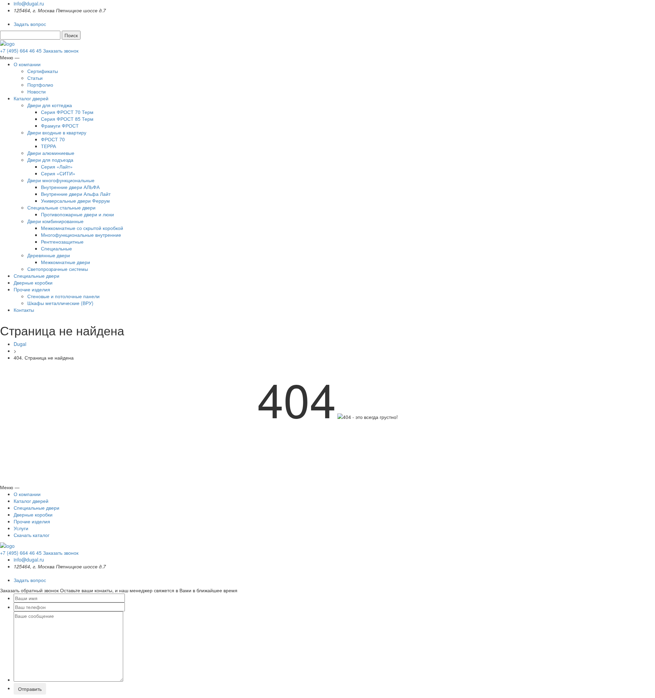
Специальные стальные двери (61, 207)
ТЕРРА (48, 146)
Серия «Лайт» (57, 166)
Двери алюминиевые (50, 152)
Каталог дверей (31, 98)
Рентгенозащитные (62, 241)
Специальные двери (36, 275)
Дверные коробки (33, 282)
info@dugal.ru (29, 3)
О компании (27, 64)
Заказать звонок (60, 50)
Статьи (35, 77)
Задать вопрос (30, 23)
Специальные (56, 248)
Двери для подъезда (50, 159)
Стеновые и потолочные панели (63, 296)
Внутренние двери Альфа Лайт (76, 193)
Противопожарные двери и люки (77, 214)
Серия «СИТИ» (58, 173)
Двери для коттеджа (49, 105)
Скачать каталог (31, 535)
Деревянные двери (48, 255)
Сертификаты (42, 71)
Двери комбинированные (55, 221)
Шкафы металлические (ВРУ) (60, 303)
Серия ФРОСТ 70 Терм (67, 111)
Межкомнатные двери (65, 262)
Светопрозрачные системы (57, 268)
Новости (36, 91)
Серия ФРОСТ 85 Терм (67, 118)
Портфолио (40, 84)
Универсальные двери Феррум (75, 200)
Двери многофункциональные (60, 180)
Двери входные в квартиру (56, 132)
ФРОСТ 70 (53, 139)
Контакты (24, 309)
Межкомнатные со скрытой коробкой (82, 227)
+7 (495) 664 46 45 (21, 50)
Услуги (21, 528)
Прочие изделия (32, 289)
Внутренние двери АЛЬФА (70, 187)
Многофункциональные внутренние (81, 234)
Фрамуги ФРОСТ (60, 125)
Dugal (20, 343)
